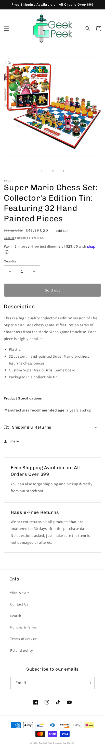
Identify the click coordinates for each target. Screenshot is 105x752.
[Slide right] (63, 171)
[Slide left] (41, 171)
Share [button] (14, 441)
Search (15, 615)
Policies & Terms (23, 627)
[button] (6, 28)
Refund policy (21, 650)
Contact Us (19, 604)
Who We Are (20, 592)
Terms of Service (23, 638)
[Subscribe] (89, 683)
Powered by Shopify (64, 743)
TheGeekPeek (46, 743)
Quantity (10, 261)
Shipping (9, 237)
